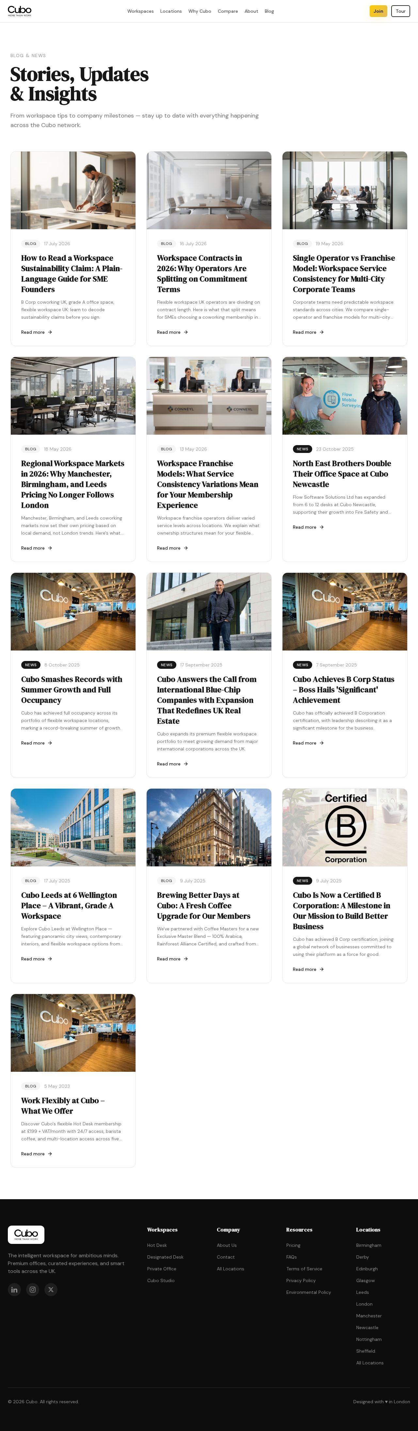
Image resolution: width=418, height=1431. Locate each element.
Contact (226, 1257)
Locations (171, 11)
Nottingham (369, 1339)
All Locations (230, 1269)
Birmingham (368, 1245)
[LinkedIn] (14, 1289)
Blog (269, 11)
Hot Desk (157, 1245)
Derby (362, 1257)
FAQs (291, 1257)
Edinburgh (367, 1269)
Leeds (362, 1292)
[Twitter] (50, 1289)
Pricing (293, 1245)
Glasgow (365, 1280)
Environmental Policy (308, 1292)
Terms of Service (304, 1269)
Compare (228, 11)
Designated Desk (165, 1257)
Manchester (369, 1316)
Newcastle (367, 1327)
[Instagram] (32, 1289)
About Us (227, 1245)
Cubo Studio (161, 1280)
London (364, 1304)
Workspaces (140, 11)
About (251, 11)
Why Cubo (199, 11)
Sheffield (365, 1351)
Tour (401, 11)
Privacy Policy (301, 1280)
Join (378, 11)
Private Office (161, 1269)
